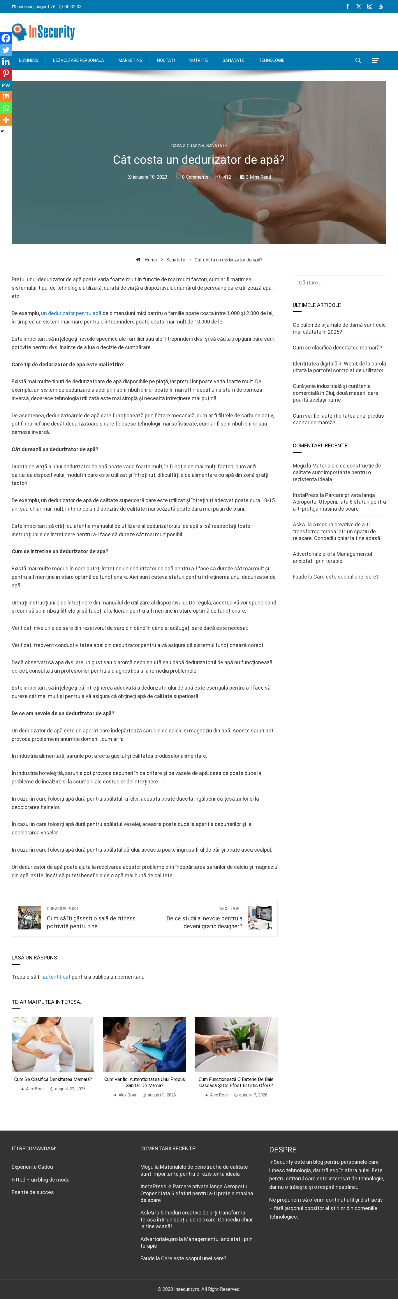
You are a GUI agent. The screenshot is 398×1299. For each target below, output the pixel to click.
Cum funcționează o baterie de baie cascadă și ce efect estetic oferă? (236, 1082)
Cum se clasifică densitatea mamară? (53, 1079)
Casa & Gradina (187, 146)
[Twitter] (6, 50)
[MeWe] (6, 85)
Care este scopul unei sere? (346, 577)
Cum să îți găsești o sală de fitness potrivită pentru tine (91, 918)
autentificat (57, 977)
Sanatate (216, 146)
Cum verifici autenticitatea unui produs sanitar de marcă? (144, 1082)
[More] (6, 120)
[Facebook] (6, 38)
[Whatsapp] (6, 108)
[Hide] (2, 131)
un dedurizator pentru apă (71, 313)
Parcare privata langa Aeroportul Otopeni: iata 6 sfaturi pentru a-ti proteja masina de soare (339, 502)
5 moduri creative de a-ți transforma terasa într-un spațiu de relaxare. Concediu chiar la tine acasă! (337, 531)
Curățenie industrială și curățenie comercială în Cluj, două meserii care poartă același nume (335, 393)
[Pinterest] (6, 73)
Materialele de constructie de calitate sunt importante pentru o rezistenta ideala (337, 472)
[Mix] (6, 96)
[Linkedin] (6, 61)
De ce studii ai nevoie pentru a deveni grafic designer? (204, 918)
